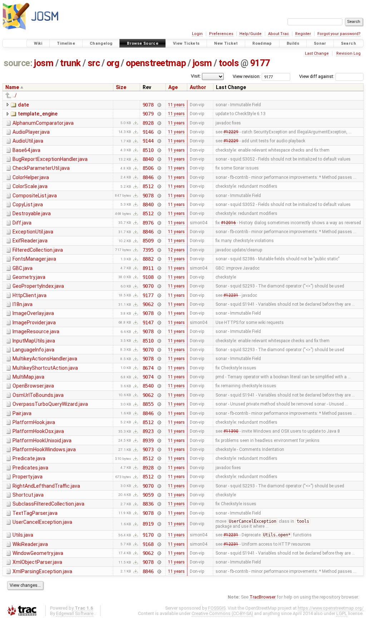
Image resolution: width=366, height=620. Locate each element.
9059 (148, 495)
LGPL (341, 613)
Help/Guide (250, 33)
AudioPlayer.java (31, 132)
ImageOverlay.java (33, 313)
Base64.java (26, 150)
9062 (148, 304)
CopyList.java (28, 204)
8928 (148, 123)
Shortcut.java (28, 495)
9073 (148, 449)
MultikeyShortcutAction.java (45, 368)
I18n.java (23, 304)
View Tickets (186, 43)
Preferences (221, 33)
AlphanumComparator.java (43, 123)
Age (173, 87)
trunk (70, 63)
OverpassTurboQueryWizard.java (50, 404)
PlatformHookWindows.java (44, 449)
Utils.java (23, 535)
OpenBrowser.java (33, 386)
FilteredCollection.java (38, 250)
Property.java (28, 476)
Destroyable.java (32, 213)
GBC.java (23, 268)
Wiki (38, 43)
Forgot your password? (339, 33)
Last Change (317, 53)
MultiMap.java (28, 377)
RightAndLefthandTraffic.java (46, 486)
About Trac (278, 33)
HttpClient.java (29, 295)
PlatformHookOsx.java (38, 431)
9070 (148, 286)
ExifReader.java (30, 240)
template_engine (38, 114)
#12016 (228, 222)
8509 (148, 240)
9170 (148, 535)
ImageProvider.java (34, 322)
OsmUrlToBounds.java (38, 395)
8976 (148, 223)
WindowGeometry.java (38, 553)
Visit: (196, 76)
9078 (148, 105)
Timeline (66, 43)
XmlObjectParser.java (37, 562)
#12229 (230, 131)
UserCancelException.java (42, 522)
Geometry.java (29, 277)
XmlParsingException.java (42, 571)
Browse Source (142, 43)
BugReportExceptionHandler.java (50, 159)
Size (121, 87)
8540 (148, 386)
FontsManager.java (34, 259)
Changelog (101, 43)
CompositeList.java (35, 195)
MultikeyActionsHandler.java (45, 358)
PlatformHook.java (34, 422)
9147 (148, 322)
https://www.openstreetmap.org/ (330, 608)
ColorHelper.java (31, 177)
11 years (176, 104)
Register (303, 33)
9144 (148, 141)
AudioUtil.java (28, 141)
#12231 (230, 295)
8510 (148, 150)
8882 (148, 259)
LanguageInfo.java (33, 350)
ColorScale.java (30, 186)
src (94, 63)
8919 (148, 524)
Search (348, 43)
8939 (148, 440)
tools (229, 63)
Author (198, 87)
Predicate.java (29, 458)
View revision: (247, 76)
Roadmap (262, 43)
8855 (148, 404)
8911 (148, 268)
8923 (148, 431)
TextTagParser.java (35, 513)
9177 (259, 63)
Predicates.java (30, 468)
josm (43, 63)
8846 (148, 177)
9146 (148, 132)
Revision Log (348, 53)
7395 (148, 250)
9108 (148, 277)
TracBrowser (262, 597)
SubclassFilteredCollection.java (48, 504)
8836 (148, 504)
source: (18, 63)
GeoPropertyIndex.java (38, 286)
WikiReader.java (30, 544)
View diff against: (317, 76)
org (113, 63)
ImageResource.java (36, 331)
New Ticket (226, 43)
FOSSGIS (217, 608)
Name (12, 87)
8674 (148, 368)
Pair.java (22, 413)
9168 (148, 544)
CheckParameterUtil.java (41, 168)
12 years (176, 249)
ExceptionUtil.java (33, 232)
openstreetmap (156, 63)
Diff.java (22, 223)
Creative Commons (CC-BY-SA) (222, 613)
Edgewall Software (74, 613)
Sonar (320, 43)
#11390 (230, 431)
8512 (148, 186)
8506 (148, 168)
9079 (148, 114)
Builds (293, 43)
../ (15, 95)
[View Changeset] (159, 105)
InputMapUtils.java (34, 341)
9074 (148, 377)
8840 (148, 159)
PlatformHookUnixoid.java (42, 440)
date (23, 105)
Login (197, 33)
